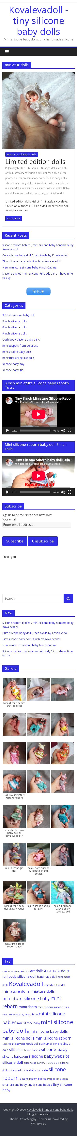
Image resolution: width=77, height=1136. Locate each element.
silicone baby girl (12, 370)
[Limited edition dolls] (38, 74)
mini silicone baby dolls (17, 352)
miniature (27, 188)
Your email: (9, 519)
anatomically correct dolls (15, 971)
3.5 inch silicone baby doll (18, 315)
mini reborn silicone (50, 1007)
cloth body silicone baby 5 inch (21, 339)
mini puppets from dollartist (20, 345)
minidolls (10, 193)
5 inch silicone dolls (14, 321)
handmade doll (47, 976)
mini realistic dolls (43, 183)
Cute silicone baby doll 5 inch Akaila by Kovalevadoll (35, 255)
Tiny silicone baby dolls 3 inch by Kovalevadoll (31, 261)
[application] (38, 414)
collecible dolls (33, 173)
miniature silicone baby (26, 998)
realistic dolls (31, 193)
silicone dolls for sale (33, 1070)
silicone (15, 1049)
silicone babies (31, 1050)
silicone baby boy (13, 364)
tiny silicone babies (39, 1085)
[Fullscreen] (69, 430)
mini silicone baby (28, 1023)
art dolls (36, 971)
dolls (41, 178)
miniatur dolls (13, 188)
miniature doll (14, 991)
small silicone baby (14, 1085)
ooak (20, 193)
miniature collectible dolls (21, 154)
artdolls (18, 173)
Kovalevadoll (26, 984)
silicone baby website (49, 1056)
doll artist (54, 971)
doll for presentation (25, 178)
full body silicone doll (19, 976)
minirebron (31, 1014)
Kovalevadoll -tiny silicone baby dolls (38, 20)
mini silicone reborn (53, 1038)
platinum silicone (49, 1043)
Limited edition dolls (35, 161)
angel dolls (50, 168)
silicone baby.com (15, 1056)
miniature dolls (41, 991)
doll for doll (49, 173)
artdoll (9, 173)
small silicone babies (57, 1078)
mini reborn (61, 183)
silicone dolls (52, 1063)
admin (35, 168)
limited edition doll (55, 985)
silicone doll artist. (34, 1063)
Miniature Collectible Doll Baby (52, 188)
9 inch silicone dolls (14, 333)
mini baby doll (23, 183)
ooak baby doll (16, 1043)
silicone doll (12, 1062)
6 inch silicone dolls (14, 327)
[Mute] (63, 430)
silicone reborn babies (33, 1078)
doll (46, 971)
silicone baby (54, 1049)
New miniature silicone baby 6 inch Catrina (29, 267)
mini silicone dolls (18, 1038)
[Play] (7, 430)
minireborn (28, 1007)
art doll (62, 168)
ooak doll (32, 1043)
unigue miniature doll (53, 193)
